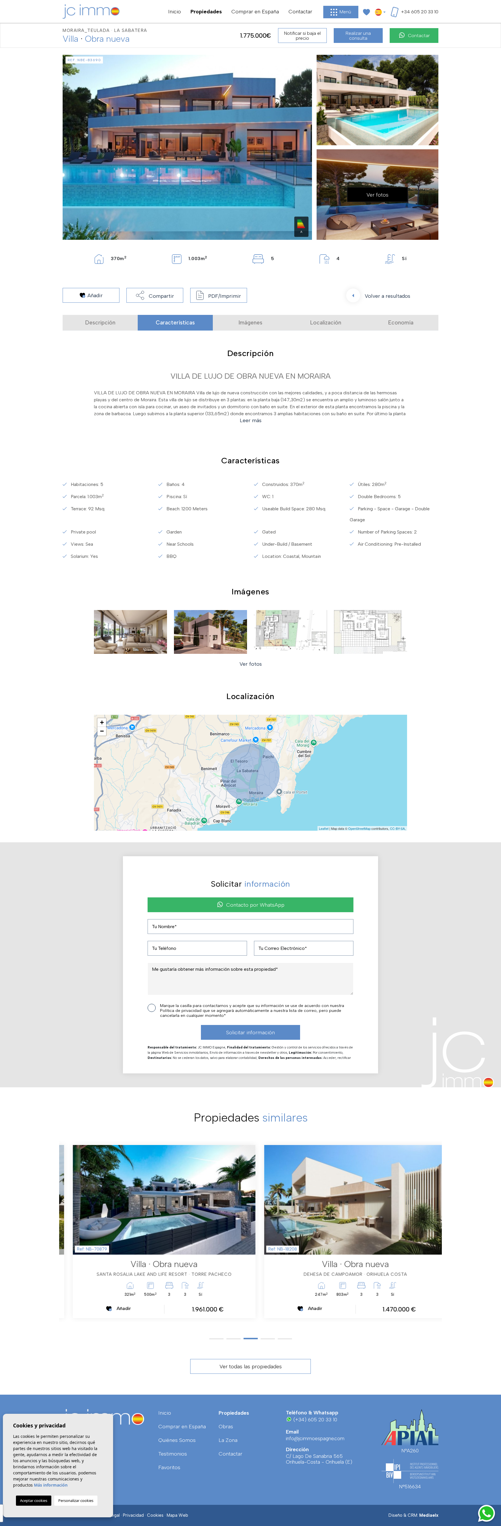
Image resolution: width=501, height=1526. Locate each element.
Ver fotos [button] (250, 664)
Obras (226, 1426)
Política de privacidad (181, 1010)
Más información (51, 1485)
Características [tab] (175, 322)
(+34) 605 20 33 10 (314, 1419)
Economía (400, 322)
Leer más (251, 420)
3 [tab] (251, 1338)
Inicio (174, 11)
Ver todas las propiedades (250, 1366)
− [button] (102, 731)
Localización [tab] (325, 322)
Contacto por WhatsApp (255, 905)
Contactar (300, 11)
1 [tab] (216, 1338)
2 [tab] (233, 1338)
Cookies (155, 1515)
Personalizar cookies (75, 1500)
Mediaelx (428, 1515)
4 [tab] (268, 1338)
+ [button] (102, 722)
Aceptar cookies (33, 1500)
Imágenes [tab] (250, 322)
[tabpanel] (154, 1231)
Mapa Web (177, 1515)
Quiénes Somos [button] (177, 1440)
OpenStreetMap (359, 828)
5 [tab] (285, 1338)
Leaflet (323, 828)
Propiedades (206, 11)
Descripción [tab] (100, 322)
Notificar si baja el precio (302, 35)
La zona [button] (228, 1440)
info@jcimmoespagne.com (315, 1438)
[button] (154, 295)
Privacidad (133, 1515)
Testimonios (172, 1454)
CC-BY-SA (397, 828)
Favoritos (169, 1467)
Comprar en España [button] (255, 11)
